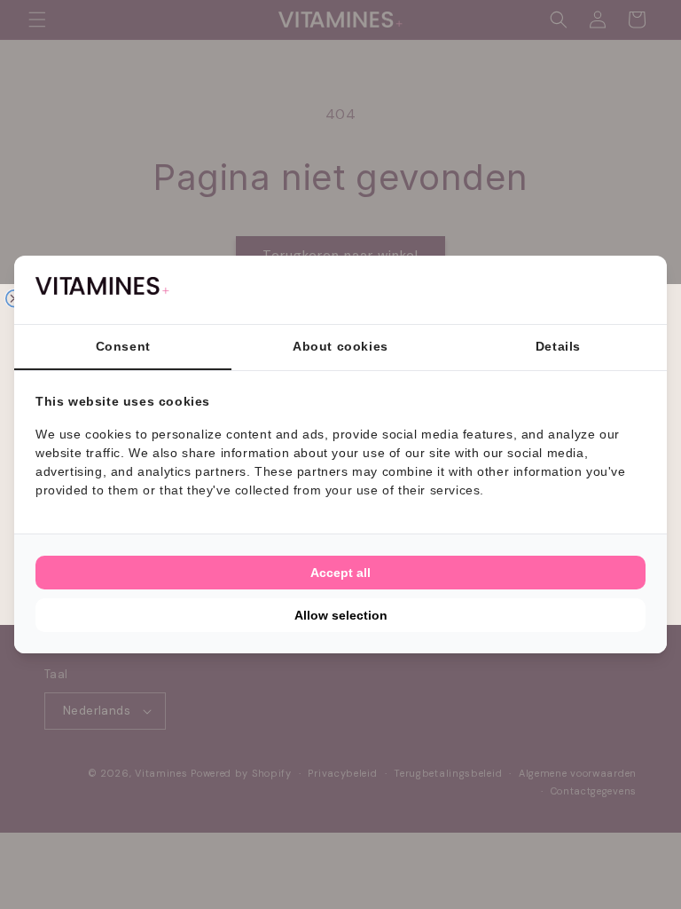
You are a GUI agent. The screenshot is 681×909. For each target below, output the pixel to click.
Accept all (340, 572)
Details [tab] (558, 346)
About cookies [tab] (340, 346)
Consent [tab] (123, 346)
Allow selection (340, 615)
